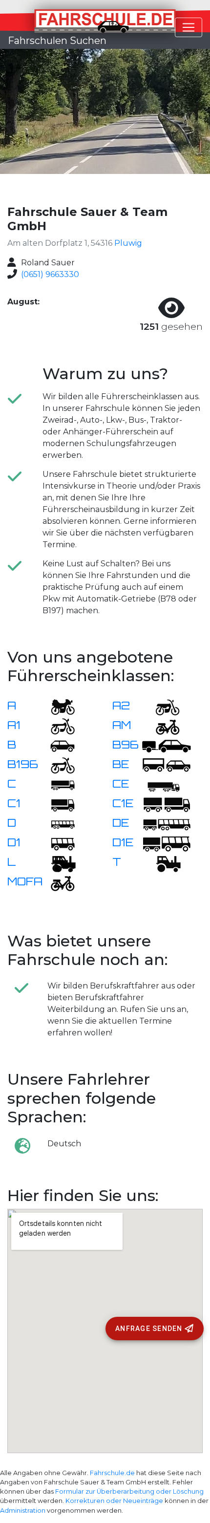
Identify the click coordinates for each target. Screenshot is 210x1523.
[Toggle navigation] (188, 27)
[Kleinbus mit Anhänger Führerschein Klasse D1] (166, 843)
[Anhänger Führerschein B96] (166, 745)
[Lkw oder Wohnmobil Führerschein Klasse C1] (56, 804)
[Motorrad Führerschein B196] (56, 765)
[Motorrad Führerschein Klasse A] (56, 706)
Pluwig (128, 243)
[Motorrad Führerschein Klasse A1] (56, 725)
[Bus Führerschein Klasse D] (56, 823)
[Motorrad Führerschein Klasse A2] (161, 706)
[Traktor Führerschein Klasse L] (56, 862)
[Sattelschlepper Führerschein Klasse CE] (161, 784)
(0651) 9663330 (50, 274)
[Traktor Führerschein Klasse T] (161, 862)
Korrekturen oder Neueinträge (114, 1500)
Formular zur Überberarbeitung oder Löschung (129, 1491)
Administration (22, 1510)
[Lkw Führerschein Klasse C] (56, 784)
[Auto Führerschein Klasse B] (56, 745)
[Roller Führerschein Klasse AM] (161, 725)
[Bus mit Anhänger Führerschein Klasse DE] (166, 823)
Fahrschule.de (112, 1473)
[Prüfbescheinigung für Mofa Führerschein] (56, 882)
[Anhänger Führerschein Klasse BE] (166, 765)
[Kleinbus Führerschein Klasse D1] (56, 843)
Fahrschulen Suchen (57, 40)
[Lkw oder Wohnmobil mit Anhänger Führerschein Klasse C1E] (166, 804)
